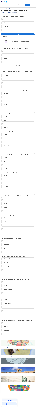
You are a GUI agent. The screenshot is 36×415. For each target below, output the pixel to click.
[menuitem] (22, 5)
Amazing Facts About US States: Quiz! (7, 356)
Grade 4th (8, 12)
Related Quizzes (3, 338)
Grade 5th (11, 12)
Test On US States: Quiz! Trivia (5, 347)
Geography (3, 12)
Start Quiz (17, 34)
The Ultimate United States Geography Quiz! (8, 374)
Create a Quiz (27, 5)
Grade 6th (14, 12)
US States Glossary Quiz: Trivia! (6, 383)
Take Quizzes (21, 5)
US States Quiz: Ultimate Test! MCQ (6, 365)
